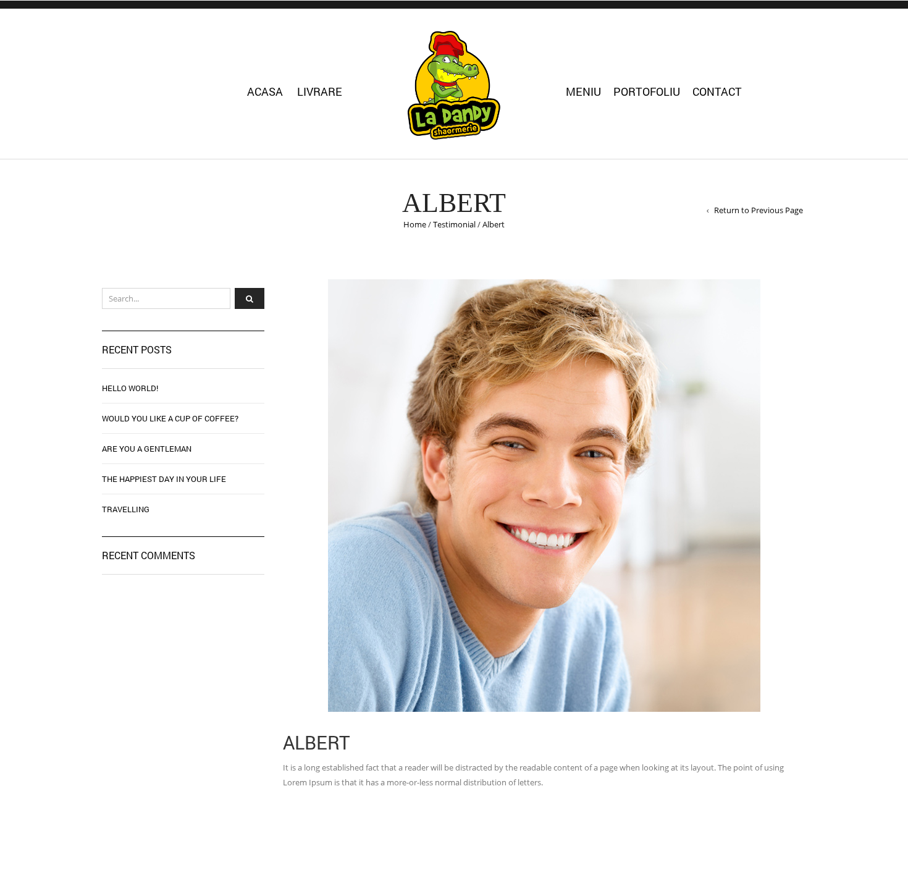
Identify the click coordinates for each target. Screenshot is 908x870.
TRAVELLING (125, 509)
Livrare (319, 91)
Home (414, 224)
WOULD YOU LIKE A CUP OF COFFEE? (170, 418)
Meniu (583, 91)
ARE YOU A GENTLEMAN (146, 448)
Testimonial (454, 224)
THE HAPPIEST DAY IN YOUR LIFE (164, 478)
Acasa (265, 91)
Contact (717, 91)
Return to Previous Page (758, 210)
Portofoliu (646, 91)
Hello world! (130, 388)
